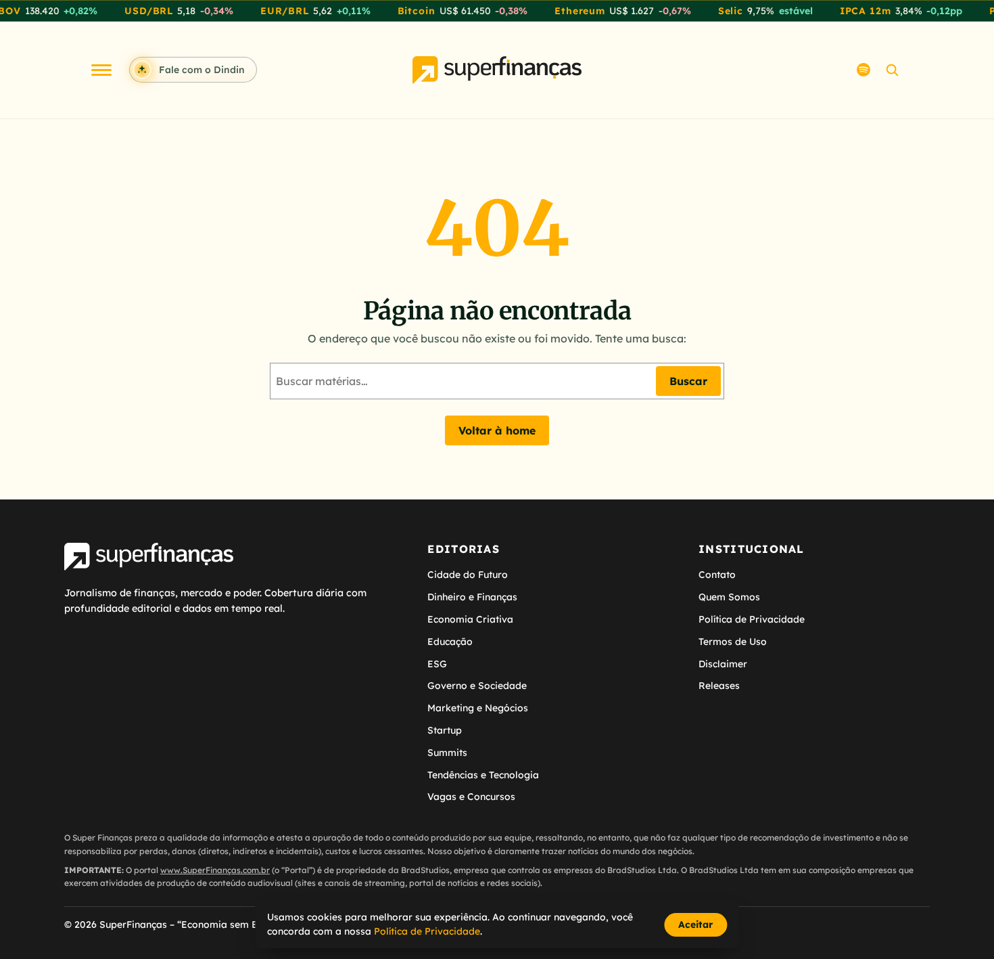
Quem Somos (729, 597)
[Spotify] (863, 70)
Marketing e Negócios (477, 708)
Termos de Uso (733, 641)
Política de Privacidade (752, 619)
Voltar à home (497, 430)
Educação (450, 641)
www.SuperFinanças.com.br (215, 870)
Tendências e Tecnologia (483, 775)
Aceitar (695, 924)
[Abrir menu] (101, 70)
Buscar (688, 381)
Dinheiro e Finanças (472, 597)
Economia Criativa (470, 619)
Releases (719, 685)
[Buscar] (892, 70)
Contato (717, 574)
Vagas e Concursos (471, 796)
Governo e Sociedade (477, 685)
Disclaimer (723, 664)
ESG (437, 664)
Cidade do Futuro (467, 574)
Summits (447, 752)
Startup (444, 730)
